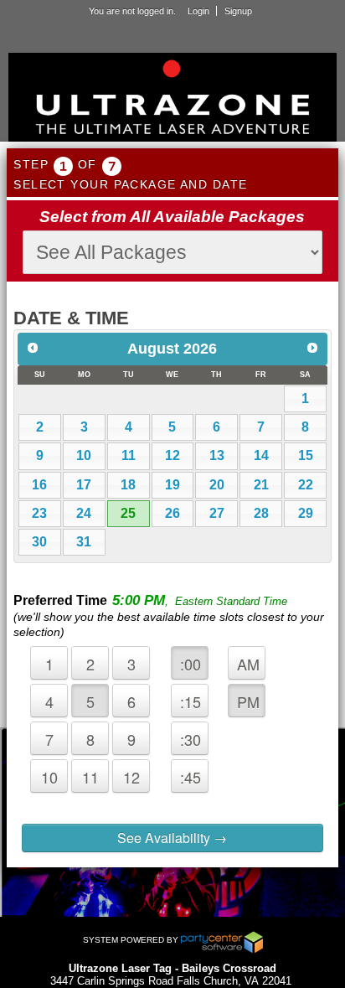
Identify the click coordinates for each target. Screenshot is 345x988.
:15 (190, 701)
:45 (190, 777)
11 (128, 455)
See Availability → (172, 837)
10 (83, 455)
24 (83, 513)
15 (305, 455)
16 (39, 485)
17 (83, 485)
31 (83, 542)
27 (216, 513)
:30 (190, 739)
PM (248, 701)
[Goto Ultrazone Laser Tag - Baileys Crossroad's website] (172, 99)
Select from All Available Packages (172, 216)
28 (261, 513)
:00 (190, 664)
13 (216, 455)
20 (216, 485)
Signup (238, 11)
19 (172, 485)
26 (172, 513)
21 (261, 485)
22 (305, 485)
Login (198, 11)
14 (261, 455)
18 (128, 485)
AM (248, 664)
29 (305, 513)
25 (128, 513)
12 (172, 455)
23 (39, 513)
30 (39, 542)
